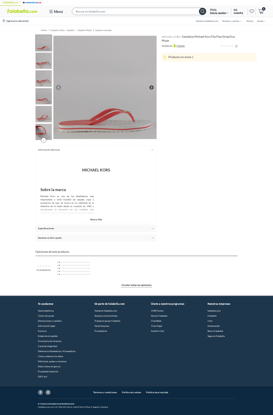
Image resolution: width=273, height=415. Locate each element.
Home (44, 30)
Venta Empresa (101, 326)
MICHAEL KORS (171, 36)
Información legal (46, 326)
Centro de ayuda (46, 315)
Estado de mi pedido (48, 336)
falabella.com (214, 310)
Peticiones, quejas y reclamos (52, 361)
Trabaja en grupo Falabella (107, 320)
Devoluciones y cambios (50, 320)
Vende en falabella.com (105, 310)
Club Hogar (156, 326)
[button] (139, 11)
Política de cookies (131, 392)
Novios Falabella (159, 315)
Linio (210, 320)
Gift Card (42, 376)
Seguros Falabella (216, 336)
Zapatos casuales (103, 30)
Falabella (212, 315)
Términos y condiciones (105, 392)
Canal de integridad (47, 346)
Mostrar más (96, 219)
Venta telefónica (46, 310)
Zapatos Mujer (85, 30)
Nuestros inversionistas (106, 315)
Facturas (42, 331)
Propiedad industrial (48, 371)
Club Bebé (156, 320)
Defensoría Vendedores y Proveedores (57, 351)
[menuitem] (229, 20)
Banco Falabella (215, 331)
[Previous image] (58, 87)
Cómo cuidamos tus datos (50, 356)
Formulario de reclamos (49, 341)
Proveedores (100, 331)
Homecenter (214, 326)
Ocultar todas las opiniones (136, 284)
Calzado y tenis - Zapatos (62, 30)
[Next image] (151, 87)
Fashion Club (157, 331)
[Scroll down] (43, 140)
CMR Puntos (157, 310)
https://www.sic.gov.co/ (49, 366)
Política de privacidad (157, 392)
